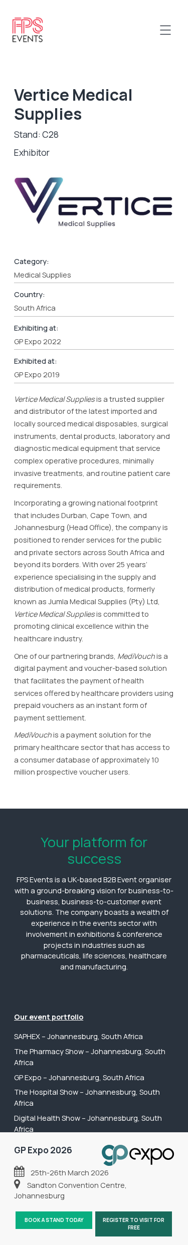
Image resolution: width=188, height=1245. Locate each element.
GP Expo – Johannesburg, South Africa (79, 1077)
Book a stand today (54, 1219)
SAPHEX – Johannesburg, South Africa (78, 1036)
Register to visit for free (133, 1223)
